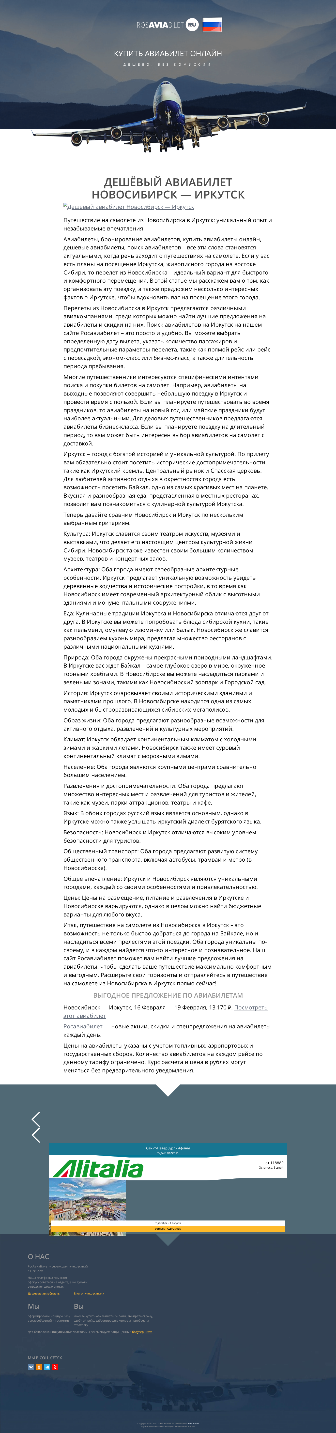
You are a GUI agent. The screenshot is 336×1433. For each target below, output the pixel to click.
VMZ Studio (193, 1423)
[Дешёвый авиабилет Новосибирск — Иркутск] (168, 207)
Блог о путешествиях (89, 1293)
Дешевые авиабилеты (44, 1293)
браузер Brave (142, 1332)
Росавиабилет (83, 1026)
